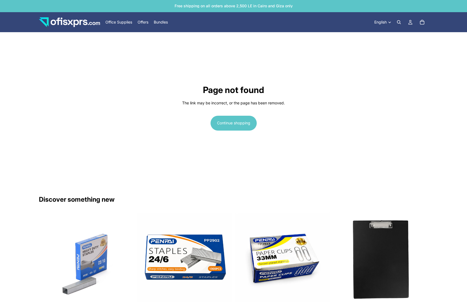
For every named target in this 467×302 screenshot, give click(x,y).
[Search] (399, 22)
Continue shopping (233, 123)
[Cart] (422, 22)
